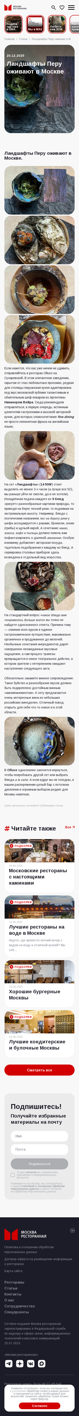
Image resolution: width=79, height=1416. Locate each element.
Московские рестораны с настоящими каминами (38, 877)
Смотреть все (39, 1070)
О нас (9, 1300)
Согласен (39, 1406)
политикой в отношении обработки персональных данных (38, 1187)
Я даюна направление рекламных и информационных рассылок (37, 1175)
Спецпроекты (16, 1312)
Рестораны (14, 1282)
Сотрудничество (19, 1306)
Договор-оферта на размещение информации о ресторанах (38, 1261)
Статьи (10, 1288)
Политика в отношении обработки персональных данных (29, 1249)
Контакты (12, 1294)
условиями (19, 1391)
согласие (31, 1172)
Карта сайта (13, 1271)
